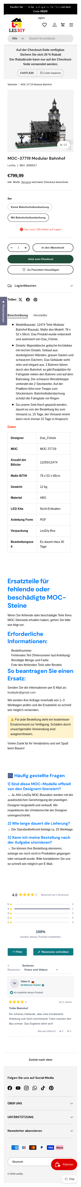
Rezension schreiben (56, 953)
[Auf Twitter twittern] (20, 299)
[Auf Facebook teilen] (28, 299)
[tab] (18, 315)
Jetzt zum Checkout (40, 259)
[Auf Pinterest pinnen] (35, 299)
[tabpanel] (40, 437)
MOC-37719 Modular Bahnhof (36, 84)
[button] (40, 904)
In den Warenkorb (53, 247)
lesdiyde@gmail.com (22, 692)
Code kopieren (52, 72)
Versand (26, 182)
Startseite (12, 84)
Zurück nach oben (40, 1059)
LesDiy (12, 165)
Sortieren (28, 965)
